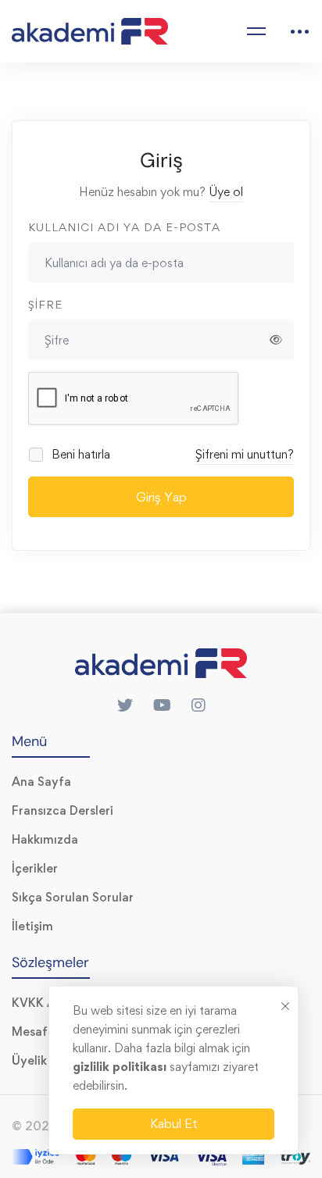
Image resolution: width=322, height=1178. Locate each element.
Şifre (45, 304)
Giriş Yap (161, 497)
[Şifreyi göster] (276, 339)
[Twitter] (125, 705)
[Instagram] (198, 705)
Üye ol (226, 191)
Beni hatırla (79, 454)
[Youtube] (162, 705)
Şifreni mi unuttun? (244, 454)
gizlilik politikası (121, 1066)
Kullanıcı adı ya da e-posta (124, 227)
